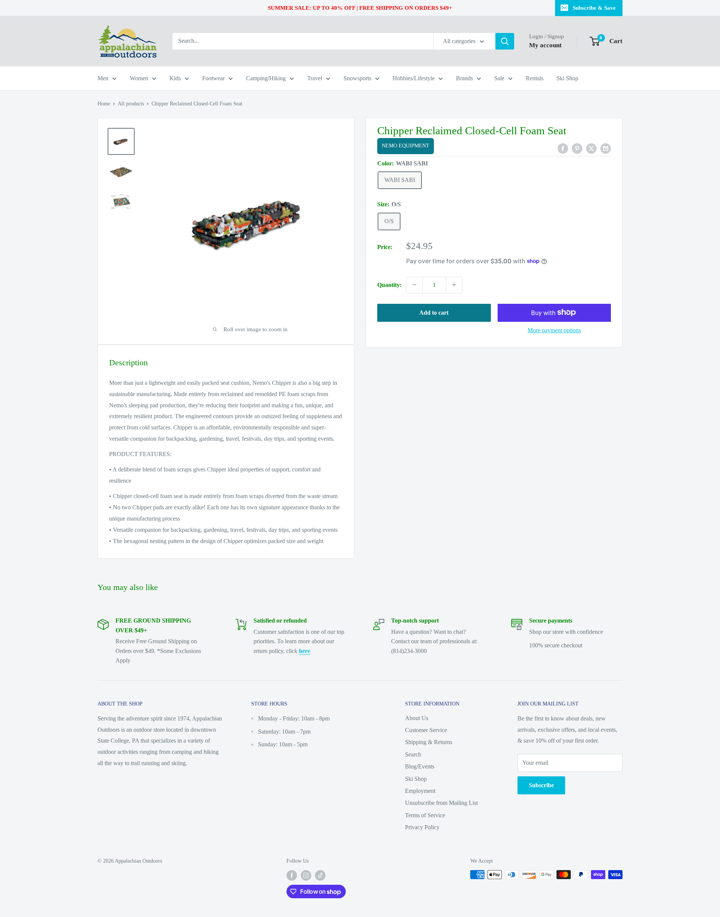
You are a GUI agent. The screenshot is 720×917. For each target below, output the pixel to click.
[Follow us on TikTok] (320, 875)
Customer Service (426, 730)
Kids (175, 78)
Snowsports (357, 78)
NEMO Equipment (405, 146)
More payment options (554, 330)
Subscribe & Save (594, 8)
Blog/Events (419, 766)
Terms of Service (425, 815)
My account (545, 45)
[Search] (504, 41)
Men (103, 78)
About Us (416, 718)
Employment (420, 791)
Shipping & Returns (428, 742)
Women (139, 78)
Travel (314, 78)
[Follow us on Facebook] (291, 875)
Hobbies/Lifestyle (414, 78)
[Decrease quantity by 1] (414, 285)
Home (104, 104)
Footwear (213, 78)
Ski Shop (567, 78)
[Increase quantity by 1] (454, 285)
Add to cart (433, 312)
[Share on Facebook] (563, 147)
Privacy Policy (422, 827)
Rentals (534, 78)
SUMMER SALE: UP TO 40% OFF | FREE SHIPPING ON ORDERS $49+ (360, 8)
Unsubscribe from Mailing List (441, 803)
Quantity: (389, 284)
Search (413, 754)
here (304, 651)
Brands (464, 78)
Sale (499, 78)
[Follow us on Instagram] (306, 875)
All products (131, 104)
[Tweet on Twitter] (591, 147)
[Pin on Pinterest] (577, 147)
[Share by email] (605, 147)
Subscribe (541, 785)
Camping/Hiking (266, 78)
